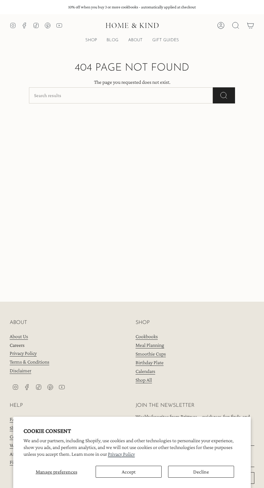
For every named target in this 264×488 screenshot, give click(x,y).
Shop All (144, 380)
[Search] (224, 95)
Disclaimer (20, 370)
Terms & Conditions (29, 362)
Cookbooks (147, 336)
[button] (91, 40)
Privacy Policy (121, 454)
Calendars (145, 371)
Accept (129, 471)
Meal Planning (150, 345)
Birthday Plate (150, 362)
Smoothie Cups (151, 353)
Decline (201, 471)
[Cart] (250, 25)
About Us (19, 336)
